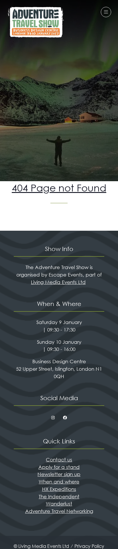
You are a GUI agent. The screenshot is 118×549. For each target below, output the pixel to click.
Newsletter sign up (59, 474)
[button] (106, 12)
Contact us (59, 460)
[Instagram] (53, 418)
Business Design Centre (59, 361)
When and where (59, 482)
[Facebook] (65, 418)
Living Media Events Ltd (58, 282)
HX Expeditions (59, 489)
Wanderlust (59, 504)
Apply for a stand (59, 467)
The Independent (59, 496)
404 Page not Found (59, 188)
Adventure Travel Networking (59, 511)
